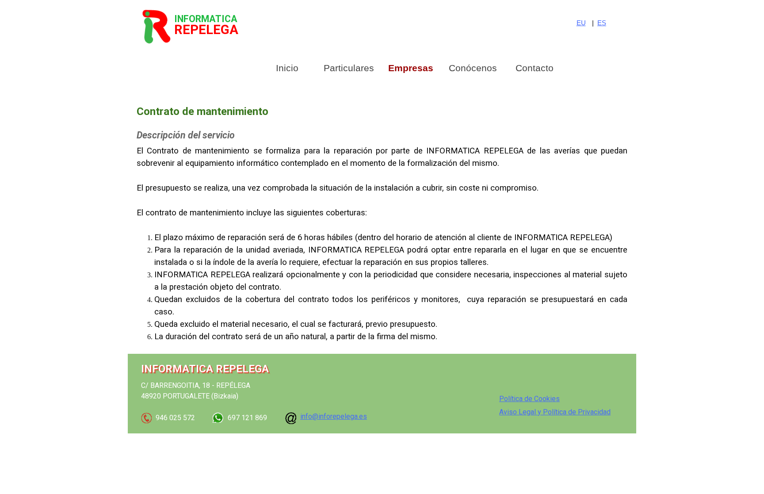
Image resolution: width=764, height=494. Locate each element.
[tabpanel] (604, 23)
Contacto (535, 68)
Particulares (349, 68)
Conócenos (473, 68)
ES (601, 23)
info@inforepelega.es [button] (333, 416)
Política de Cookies (529, 398)
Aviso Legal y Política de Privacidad (555, 412)
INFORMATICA (205, 18)
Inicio (287, 68)
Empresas (410, 68)
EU (581, 23)
